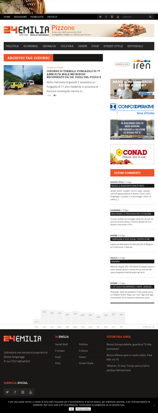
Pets (57, 363)
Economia (30, 46)
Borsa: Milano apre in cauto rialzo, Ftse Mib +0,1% (129, 357)
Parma (60, 67)
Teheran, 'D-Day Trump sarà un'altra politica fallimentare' (128, 368)
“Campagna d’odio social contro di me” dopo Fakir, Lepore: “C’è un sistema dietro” (132, 239)
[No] (154, 405)
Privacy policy (83, 409)
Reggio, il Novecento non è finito (127, 185)
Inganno (115, 261)
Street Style (113, 46)
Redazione (20, 16)
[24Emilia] (26, 31)
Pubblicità (37, 16)
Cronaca (49, 46)
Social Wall (61, 344)
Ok (71, 409)
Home (7, 16)
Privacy (52, 16)
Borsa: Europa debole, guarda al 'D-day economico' (129, 346)
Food (95, 46)
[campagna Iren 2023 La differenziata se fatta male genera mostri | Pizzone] (101, 36)
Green (82, 46)
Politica (12, 46)
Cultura (67, 46)
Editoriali (135, 46)
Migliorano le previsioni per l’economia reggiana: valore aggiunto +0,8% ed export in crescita (132, 213)
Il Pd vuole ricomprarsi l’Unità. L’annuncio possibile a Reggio (132, 286)
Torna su (147, 326)
